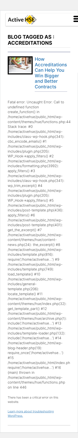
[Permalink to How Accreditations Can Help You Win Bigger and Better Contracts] (20, 71)
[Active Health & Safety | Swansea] (22, 19)
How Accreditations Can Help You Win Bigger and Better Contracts (51, 72)
